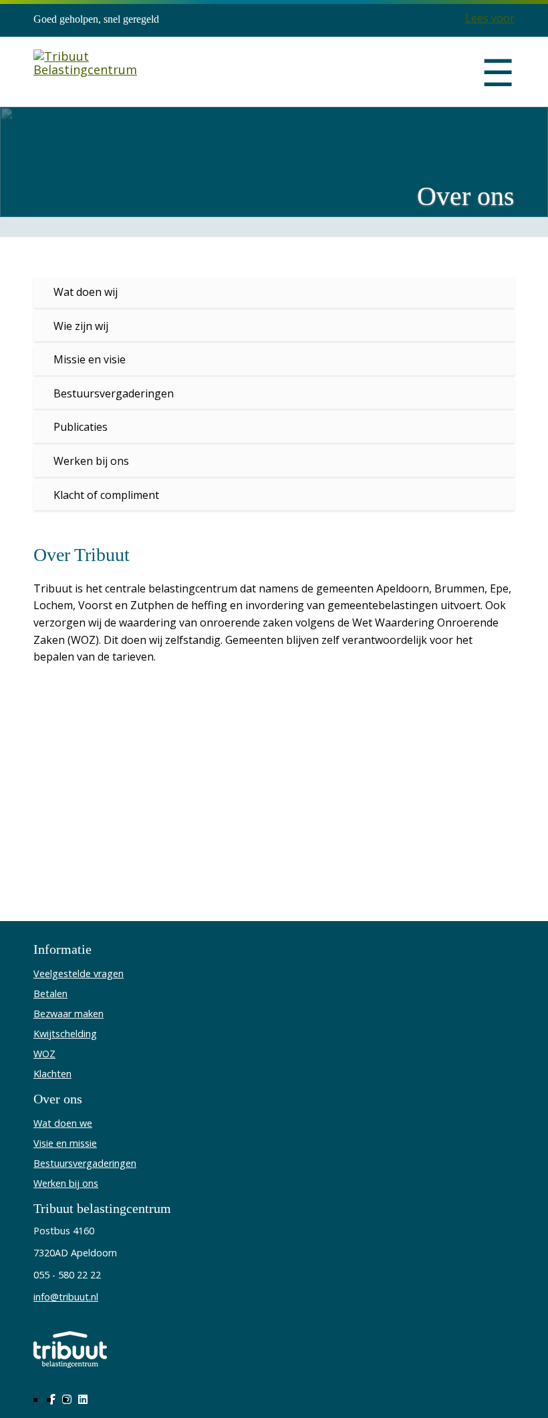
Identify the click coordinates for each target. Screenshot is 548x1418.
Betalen (50, 993)
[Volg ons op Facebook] (52, 1399)
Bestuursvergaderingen (113, 393)
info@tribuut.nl (65, 1296)
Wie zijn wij (80, 326)
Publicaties (80, 426)
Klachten (52, 1073)
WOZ (44, 1053)
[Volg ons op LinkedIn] (83, 1399)
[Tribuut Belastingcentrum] (85, 71)
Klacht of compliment (106, 495)
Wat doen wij (85, 292)
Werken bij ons (91, 461)
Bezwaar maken (68, 1013)
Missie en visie (89, 359)
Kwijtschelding (65, 1033)
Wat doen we (62, 1123)
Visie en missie (65, 1143)
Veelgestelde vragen (78, 973)
